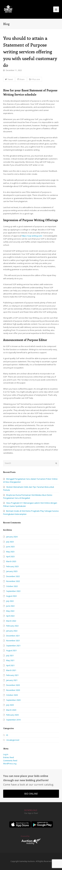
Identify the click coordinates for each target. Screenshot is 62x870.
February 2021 (12, 675)
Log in (5, 754)
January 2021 (11, 680)
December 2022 (13, 576)
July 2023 (10, 541)
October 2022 (12, 586)
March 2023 (11, 561)
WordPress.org (9, 763)
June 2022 (10, 606)
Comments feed (10, 760)
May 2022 (10, 611)
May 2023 (10, 551)
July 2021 (10, 655)
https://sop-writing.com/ (32, 235)
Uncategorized (12, 740)
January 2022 (11, 630)
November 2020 (13, 690)
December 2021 (13, 635)
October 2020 (12, 695)
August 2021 (11, 650)
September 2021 (13, 645)
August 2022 (11, 596)
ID (7, 735)
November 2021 (13, 640)
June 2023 (10, 546)
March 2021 (11, 670)
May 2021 (10, 660)
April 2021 (10, 665)
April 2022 (10, 616)
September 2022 (13, 591)
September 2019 (13, 719)
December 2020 (13, 685)
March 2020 (11, 710)
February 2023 (12, 566)
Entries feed (8, 757)
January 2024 (11, 536)
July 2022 (10, 601)
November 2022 (13, 581)
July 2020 (10, 705)
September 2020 (13, 700)
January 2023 (11, 571)
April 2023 (10, 556)
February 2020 (12, 715)
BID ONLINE (31, 793)
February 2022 (12, 625)
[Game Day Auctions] (8, 9)
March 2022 (11, 621)
